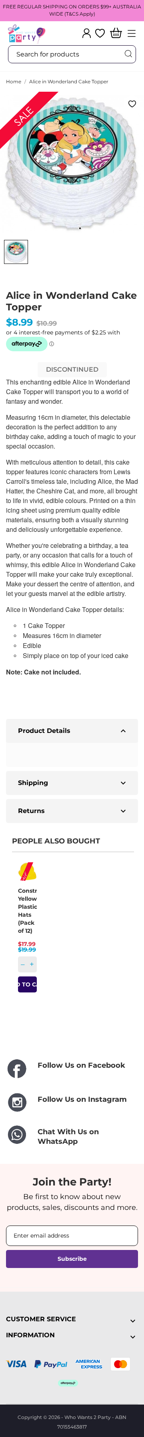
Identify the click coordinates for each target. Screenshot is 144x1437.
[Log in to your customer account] (86, 33)
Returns (73, 811)
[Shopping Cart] (116, 33)
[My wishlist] (100, 33)
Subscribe (72, 1258)
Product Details (73, 731)
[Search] (128, 53)
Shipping (73, 783)
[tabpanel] (72, 164)
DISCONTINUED (72, 369)
